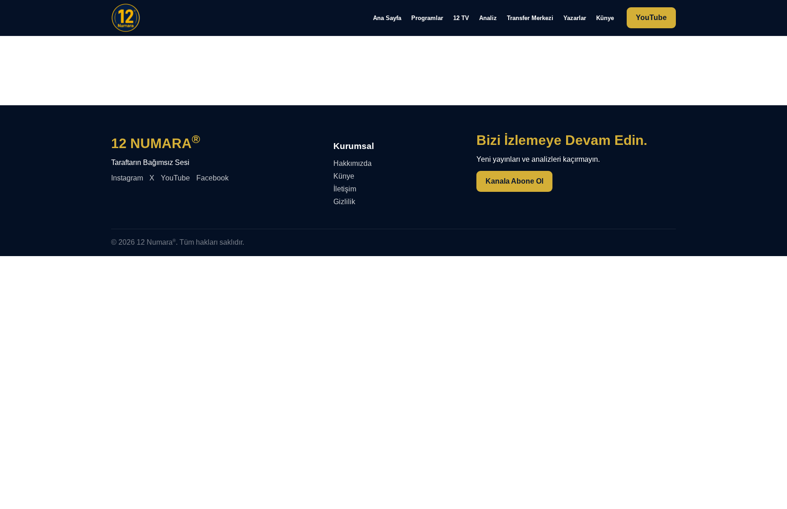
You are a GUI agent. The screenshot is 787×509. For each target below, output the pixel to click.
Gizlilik (344, 202)
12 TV (461, 18)
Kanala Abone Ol (514, 181)
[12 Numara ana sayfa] (125, 17)
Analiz (488, 18)
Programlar (427, 18)
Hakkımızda (352, 163)
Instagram (127, 178)
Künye (605, 18)
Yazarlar (574, 18)
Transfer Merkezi (530, 18)
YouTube (651, 17)
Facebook (212, 178)
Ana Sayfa (387, 18)
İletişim (344, 189)
